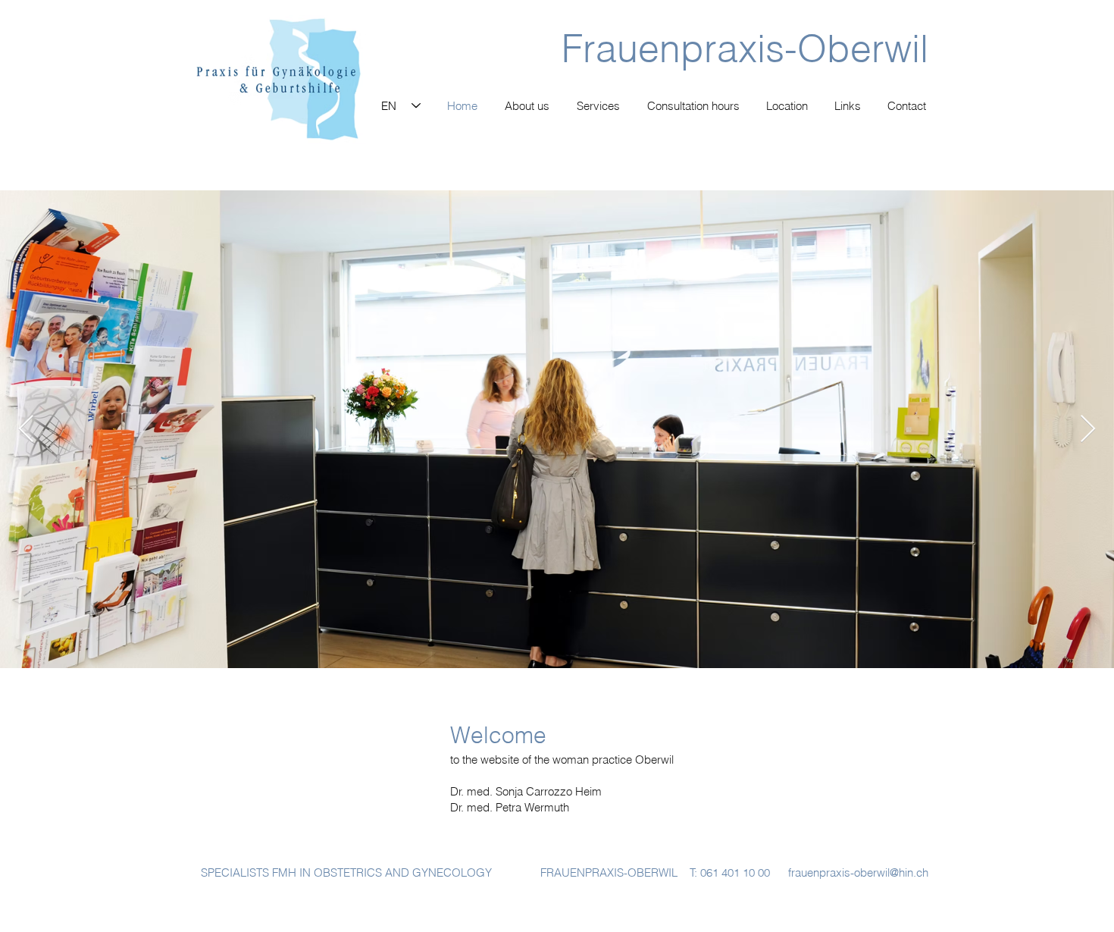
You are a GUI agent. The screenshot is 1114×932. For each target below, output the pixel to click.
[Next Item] (1088, 429)
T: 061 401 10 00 (730, 872)
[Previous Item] (26, 429)
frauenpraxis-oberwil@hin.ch (858, 872)
